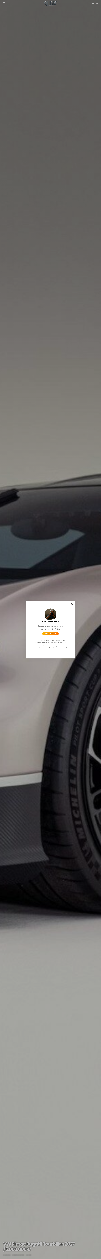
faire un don (50, 634)
